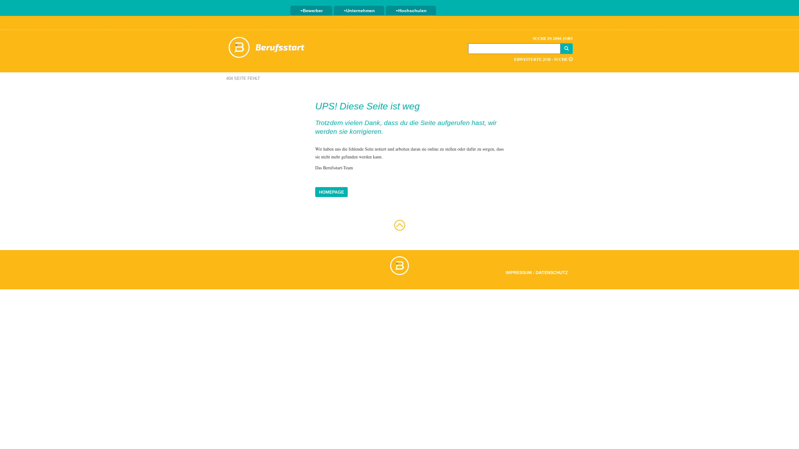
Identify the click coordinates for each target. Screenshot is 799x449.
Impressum (519, 272)
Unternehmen (360, 10)
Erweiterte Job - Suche (541, 59)
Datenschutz (552, 272)
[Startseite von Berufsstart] (266, 46)
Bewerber (313, 10)
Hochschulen (412, 10)
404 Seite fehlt (243, 78)
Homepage (331, 192)
